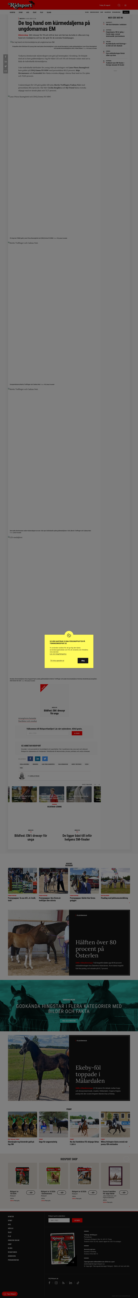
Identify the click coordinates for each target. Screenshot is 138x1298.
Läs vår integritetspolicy (58, 654)
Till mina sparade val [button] (57, 660)
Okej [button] (82, 661)
